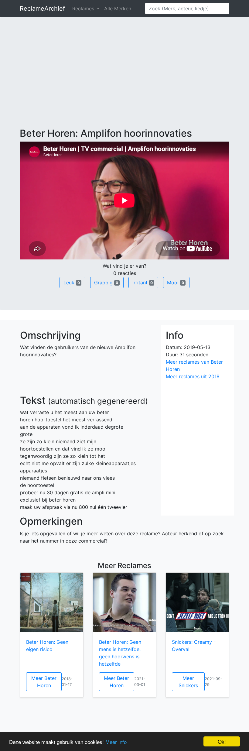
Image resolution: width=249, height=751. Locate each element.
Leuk (71, 282)
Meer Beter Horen (43, 681)
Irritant (142, 282)
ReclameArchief (42, 8)
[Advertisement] (124, 82)
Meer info (116, 742)
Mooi (175, 282)
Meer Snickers (188, 681)
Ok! (222, 741)
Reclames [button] (84, 8)
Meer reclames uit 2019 (193, 376)
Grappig (106, 282)
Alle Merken (117, 8)
